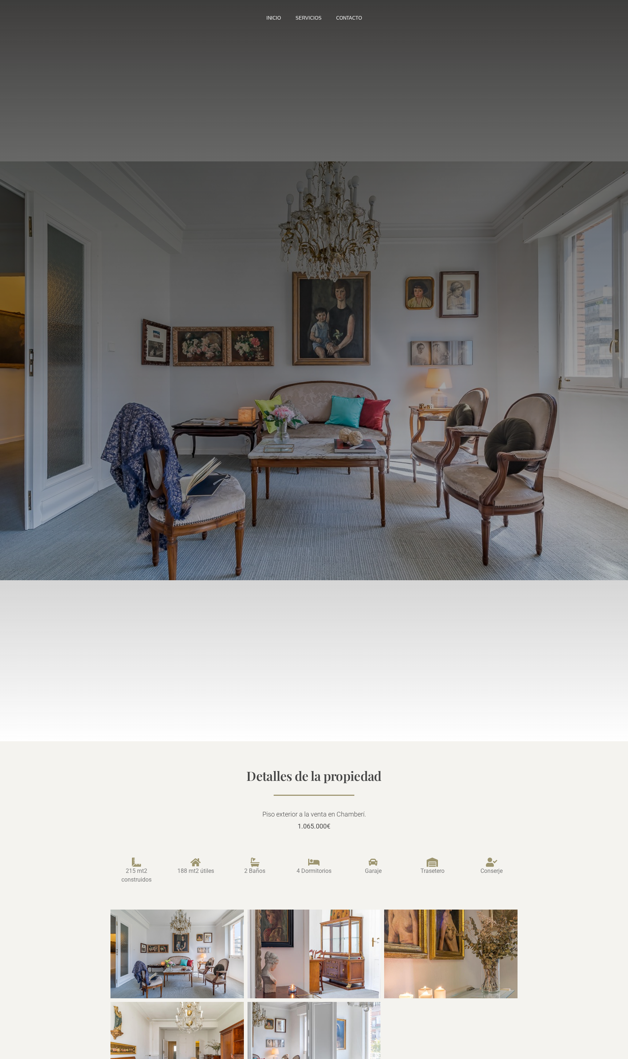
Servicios (308, 18)
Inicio (273, 18)
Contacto (349, 18)
